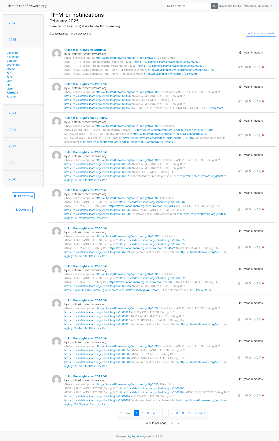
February (12, 92)
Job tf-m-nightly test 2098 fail (87, 152)
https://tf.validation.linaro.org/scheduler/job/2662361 (97, 362)
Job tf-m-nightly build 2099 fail (87, 117)
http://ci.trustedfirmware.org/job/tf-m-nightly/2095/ (127, 274)
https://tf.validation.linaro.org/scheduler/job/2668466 (97, 95)
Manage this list (231, 5)
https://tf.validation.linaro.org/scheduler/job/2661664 (151, 392)
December (12, 52)
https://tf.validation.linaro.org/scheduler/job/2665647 (97, 209)
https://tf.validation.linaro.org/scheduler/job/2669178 (167, 61)
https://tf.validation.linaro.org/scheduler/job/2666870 (97, 176)
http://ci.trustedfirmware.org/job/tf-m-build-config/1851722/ (169, 133)
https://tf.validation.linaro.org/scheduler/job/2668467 (97, 107)
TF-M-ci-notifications (76, 15)
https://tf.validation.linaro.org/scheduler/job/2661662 (97, 396)
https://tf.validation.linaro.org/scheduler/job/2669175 (181, 69)
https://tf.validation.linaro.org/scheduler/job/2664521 (97, 252)
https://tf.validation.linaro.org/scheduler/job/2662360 (97, 354)
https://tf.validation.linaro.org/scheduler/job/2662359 (97, 350)
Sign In (251, 5)
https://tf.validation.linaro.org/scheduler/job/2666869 (97, 172)
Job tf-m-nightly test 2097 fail (86, 190)
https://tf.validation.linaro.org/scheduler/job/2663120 (97, 320)
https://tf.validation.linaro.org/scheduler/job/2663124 (97, 312)
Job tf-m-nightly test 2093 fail (87, 338)
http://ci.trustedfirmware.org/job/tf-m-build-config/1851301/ (156, 137)
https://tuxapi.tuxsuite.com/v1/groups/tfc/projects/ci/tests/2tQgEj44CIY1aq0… (113, 290)
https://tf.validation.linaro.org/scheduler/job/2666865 (97, 164)
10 (189, 413)
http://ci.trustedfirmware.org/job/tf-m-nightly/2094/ (127, 308)
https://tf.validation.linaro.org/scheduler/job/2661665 (151, 388)
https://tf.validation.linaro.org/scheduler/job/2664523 (151, 244)
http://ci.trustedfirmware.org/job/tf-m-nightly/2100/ (127, 57)
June (9, 76)
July (9, 72)
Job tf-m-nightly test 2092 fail (87, 376)
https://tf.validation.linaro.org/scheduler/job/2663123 (97, 324)
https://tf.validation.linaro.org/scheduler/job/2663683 (97, 286)
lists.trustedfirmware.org (27, 6)
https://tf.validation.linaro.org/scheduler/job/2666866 (97, 168)
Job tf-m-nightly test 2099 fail (87, 84)
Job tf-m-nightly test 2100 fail (86, 49)
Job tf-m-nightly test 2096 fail (87, 228)
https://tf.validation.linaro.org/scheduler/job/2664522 (142, 248)
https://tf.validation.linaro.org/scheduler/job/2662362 (97, 358)
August (10, 68)
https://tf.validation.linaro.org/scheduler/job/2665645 (97, 213)
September (13, 64)
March (10, 88)
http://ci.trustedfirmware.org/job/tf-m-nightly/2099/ (127, 92)
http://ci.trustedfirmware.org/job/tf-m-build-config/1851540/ (175, 129)
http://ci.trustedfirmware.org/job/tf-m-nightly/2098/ (127, 160)
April (9, 84)
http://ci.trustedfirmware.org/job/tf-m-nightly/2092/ (127, 384)
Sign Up (267, 5)
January (11, 96)
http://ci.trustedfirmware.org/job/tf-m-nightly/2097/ (127, 198)
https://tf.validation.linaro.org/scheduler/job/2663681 (142, 282)
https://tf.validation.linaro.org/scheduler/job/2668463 (97, 103)
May (9, 80)
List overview (24, 195)
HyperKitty (138, 436)
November (13, 56)
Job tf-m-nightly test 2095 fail (87, 266)
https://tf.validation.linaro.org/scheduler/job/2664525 (151, 240)
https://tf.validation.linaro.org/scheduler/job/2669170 (171, 65)
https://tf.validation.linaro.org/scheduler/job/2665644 (142, 206)
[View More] (191, 73)
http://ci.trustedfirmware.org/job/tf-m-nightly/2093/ (127, 346)
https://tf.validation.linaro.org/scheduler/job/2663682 (151, 278)
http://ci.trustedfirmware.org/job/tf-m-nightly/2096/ (127, 236)
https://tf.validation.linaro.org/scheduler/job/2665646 (151, 202)
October (11, 60)
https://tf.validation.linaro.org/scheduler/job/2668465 (97, 99)
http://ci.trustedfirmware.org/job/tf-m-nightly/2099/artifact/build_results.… (129, 141)
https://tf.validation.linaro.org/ (162, 73)
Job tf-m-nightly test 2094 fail (87, 300)
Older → (200, 413)
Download (24, 209)
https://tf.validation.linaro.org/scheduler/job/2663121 (97, 316)
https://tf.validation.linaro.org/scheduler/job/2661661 (97, 400)
